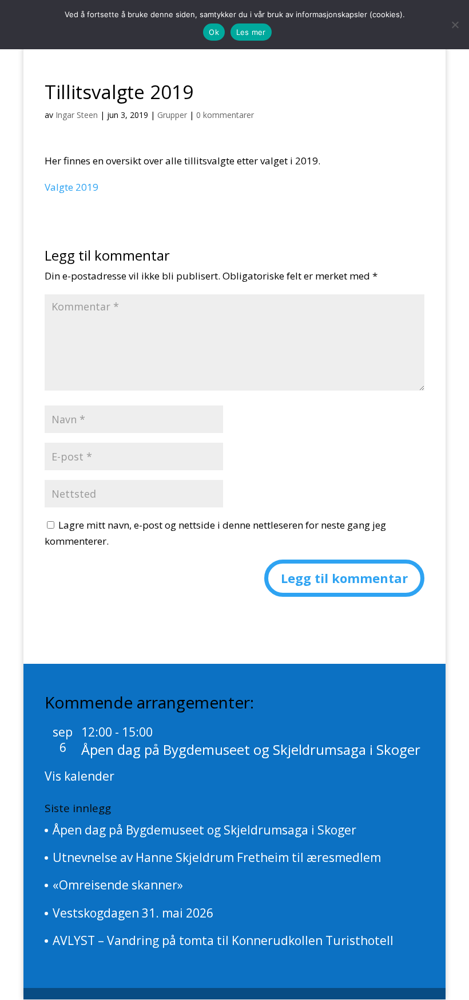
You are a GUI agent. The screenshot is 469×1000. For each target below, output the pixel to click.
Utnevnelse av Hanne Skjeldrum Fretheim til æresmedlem (217, 857)
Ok (214, 32)
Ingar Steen (76, 114)
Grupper (172, 114)
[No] (454, 24)
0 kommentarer (225, 114)
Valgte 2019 (71, 187)
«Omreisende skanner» (118, 885)
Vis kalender (79, 776)
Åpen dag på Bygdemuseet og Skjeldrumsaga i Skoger (250, 749)
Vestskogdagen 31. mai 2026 (133, 913)
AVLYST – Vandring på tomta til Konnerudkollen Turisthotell (223, 940)
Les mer (251, 32)
